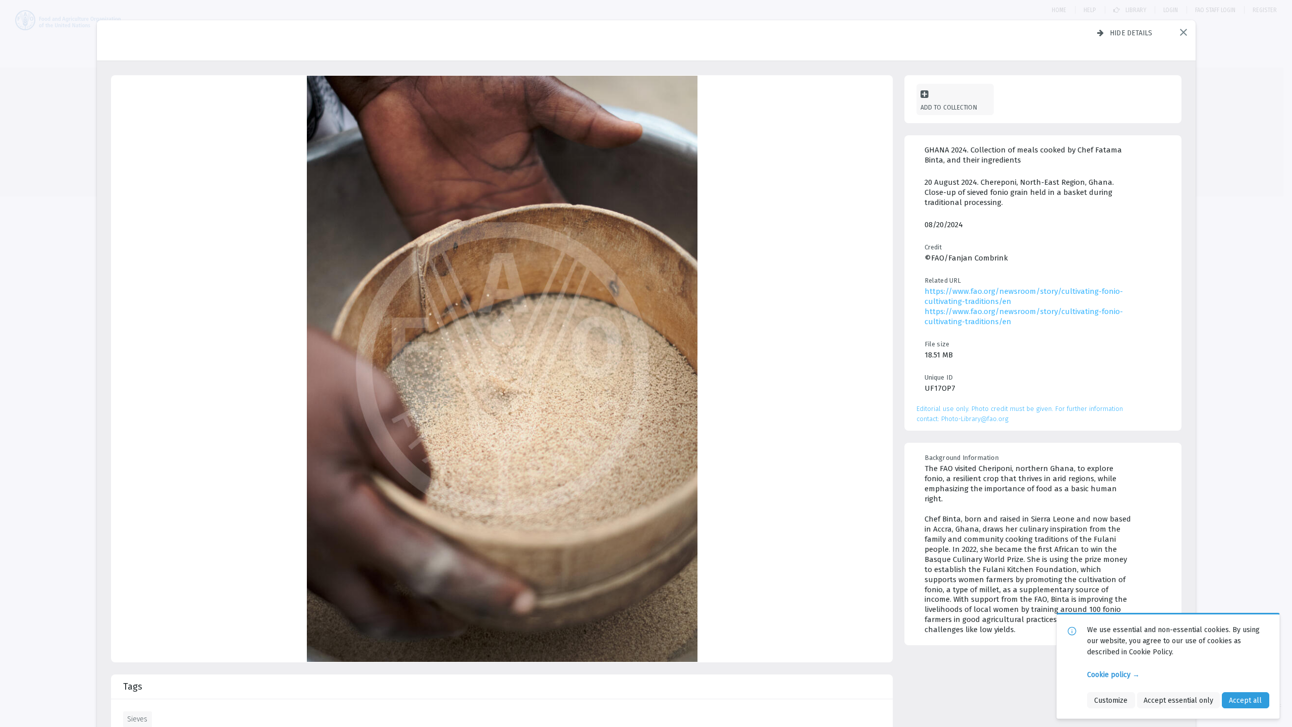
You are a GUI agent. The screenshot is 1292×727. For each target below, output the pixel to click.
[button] (1183, 32)
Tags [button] (132, 686)
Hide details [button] (1131, 32)
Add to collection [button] (949, 107)
